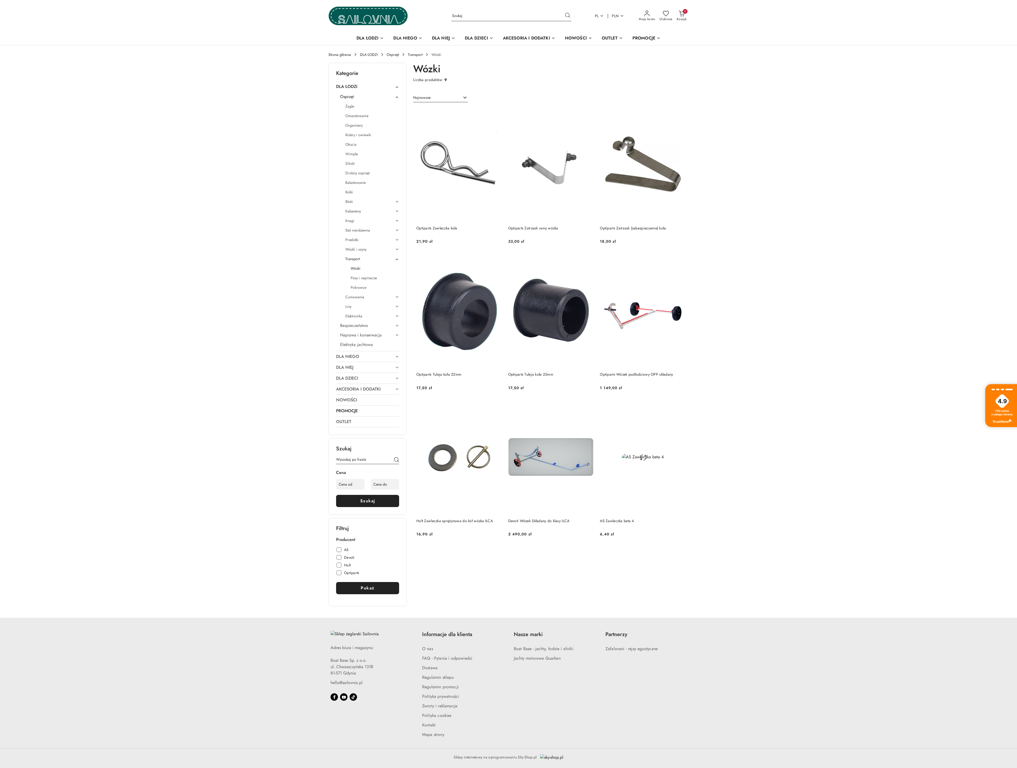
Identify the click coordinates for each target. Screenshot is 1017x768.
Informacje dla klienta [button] (447, 634)
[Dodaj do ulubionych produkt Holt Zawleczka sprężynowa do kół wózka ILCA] (496, 406)
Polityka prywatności (440, 696)
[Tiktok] (353, 697)
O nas (427, 649)
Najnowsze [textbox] (422, 97)
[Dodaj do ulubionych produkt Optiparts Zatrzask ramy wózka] (587, 114)
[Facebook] (334, 697)
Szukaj (367, 501)
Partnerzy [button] (616, 634)
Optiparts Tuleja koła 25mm (530, 374)
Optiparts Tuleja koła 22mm (438, 374)
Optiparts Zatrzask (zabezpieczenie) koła (633, 228)
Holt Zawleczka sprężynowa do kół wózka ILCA (454, 520)
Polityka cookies (437, 715)
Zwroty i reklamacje (439, 706)
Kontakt (428, 725)
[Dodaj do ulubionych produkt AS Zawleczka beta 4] (679, 406)
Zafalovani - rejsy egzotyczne (631, 649)
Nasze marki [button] (528, 634)
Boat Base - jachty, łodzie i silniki (543, 649)
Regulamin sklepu (438, 677)
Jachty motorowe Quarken (537, 658)
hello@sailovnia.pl (347, 683)
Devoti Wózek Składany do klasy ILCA (539, 520)
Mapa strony (433, 734)
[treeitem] (367, 86)
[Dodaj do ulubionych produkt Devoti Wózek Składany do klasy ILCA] (587, 406)
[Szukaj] (396, 460)
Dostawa (430, 668)
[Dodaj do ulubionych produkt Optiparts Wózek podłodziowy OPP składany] (679, 260)
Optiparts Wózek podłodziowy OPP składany (636, 374)
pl (597, 16)
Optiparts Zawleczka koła (436, 228)
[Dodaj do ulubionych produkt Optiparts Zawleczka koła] (496, 114)
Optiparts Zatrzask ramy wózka (533, 228)
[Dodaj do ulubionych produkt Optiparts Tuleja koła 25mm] (587, 260)
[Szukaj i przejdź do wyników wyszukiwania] (567, 16)
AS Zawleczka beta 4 (617, 520)
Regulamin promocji (440, 687)
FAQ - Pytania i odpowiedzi (447, 658)
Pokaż (367, 588)
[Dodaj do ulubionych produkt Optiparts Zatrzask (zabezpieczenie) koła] (679, 114)
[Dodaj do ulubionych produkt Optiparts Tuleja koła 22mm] (496, 260)
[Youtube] (343, 697)
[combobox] (440, 97)
